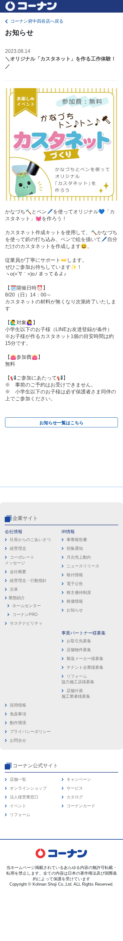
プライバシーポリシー (30, 731)
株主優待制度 (79, 592)
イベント (18, 805)
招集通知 (75, 548)
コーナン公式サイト (35, 765)
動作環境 (18, 722)
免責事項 (18, 714)
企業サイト (25, 518)
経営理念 (18, 548)
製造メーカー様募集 (85, 658)
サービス (75, 788)
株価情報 (75, 601)
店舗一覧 (18, 779)
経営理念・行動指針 (28, 580)
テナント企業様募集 (85, 667)
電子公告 (75, 583)
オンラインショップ (28, 788)
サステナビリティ (26, 623)
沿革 (14, 589)
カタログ (75, 797)
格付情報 (75, 574)
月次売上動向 (79, 557)
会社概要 (18, 571)
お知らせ (75, 610)
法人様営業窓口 (24, 797)
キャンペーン (79, 779)
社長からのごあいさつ (30, 539)
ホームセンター (26, 605)
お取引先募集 (79, 641)
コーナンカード (81, 805)
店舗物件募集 (79, 649)
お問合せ (18, 740)
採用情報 (18, 705)
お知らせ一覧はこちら (61, 422)
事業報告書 (77, 539)
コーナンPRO (25, 614)
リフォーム (20, 814)
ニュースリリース (83, 566)
